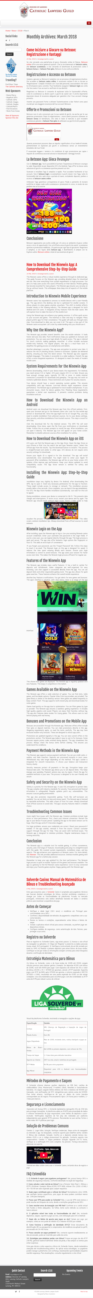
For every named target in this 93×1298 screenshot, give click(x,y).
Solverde (50, 892)
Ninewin (33, 854)
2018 (20, 31)
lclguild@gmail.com (16, 1274)
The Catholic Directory (14, 86)
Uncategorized (42, 59)
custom (51, 59)
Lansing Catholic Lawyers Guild (49, 1291)
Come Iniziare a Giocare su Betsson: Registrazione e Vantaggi (51, 52)
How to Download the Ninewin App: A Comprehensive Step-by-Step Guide (52, 266)
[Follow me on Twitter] (7, 40)
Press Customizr (50, 1294)
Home (7, 31)
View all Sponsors (12, 115)
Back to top (84, 1291)
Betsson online (43, 252)
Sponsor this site (11, 118)
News (14, 31)
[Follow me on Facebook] (10, 40)
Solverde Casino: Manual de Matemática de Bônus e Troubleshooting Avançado (56, 882)
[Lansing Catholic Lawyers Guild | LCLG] (46, 10)
